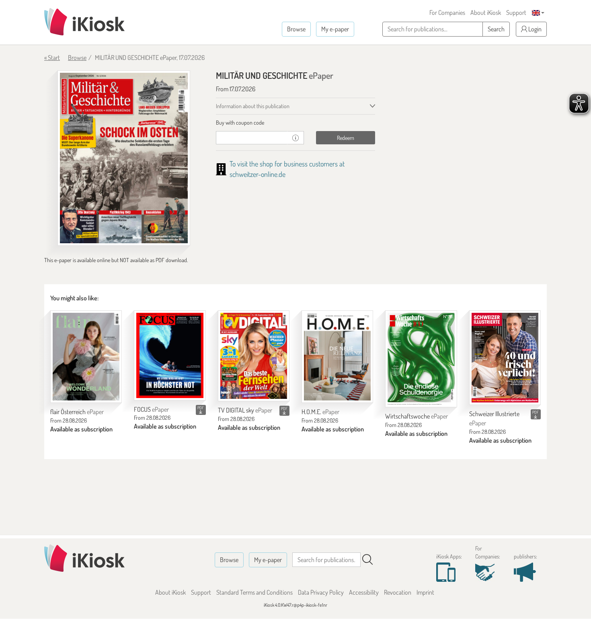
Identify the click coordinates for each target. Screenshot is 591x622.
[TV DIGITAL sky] (253, 355)
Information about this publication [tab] (252, 106)
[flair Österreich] (86, 356)
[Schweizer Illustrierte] (505, 357)
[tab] (296, 123)
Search (496, 29)
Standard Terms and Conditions (254, 592)
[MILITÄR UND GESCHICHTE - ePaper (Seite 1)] (123, 158)
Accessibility (364, 592)
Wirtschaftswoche (416, 416)
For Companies (447, 12)
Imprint (425, 592)
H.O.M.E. (320, 412)
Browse (296, 29)
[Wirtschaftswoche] (421, 358)
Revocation (397, 592)
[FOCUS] (169, 355)
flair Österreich (77, 412)
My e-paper (335, 29)
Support (516, 12)
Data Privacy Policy (321, 592)
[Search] (367, 559)
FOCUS (151, 409)
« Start (52, 57)
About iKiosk (485, 12)
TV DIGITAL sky (245, 410)
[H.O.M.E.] (337, 356)
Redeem (345, 137)
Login (534, 29)
